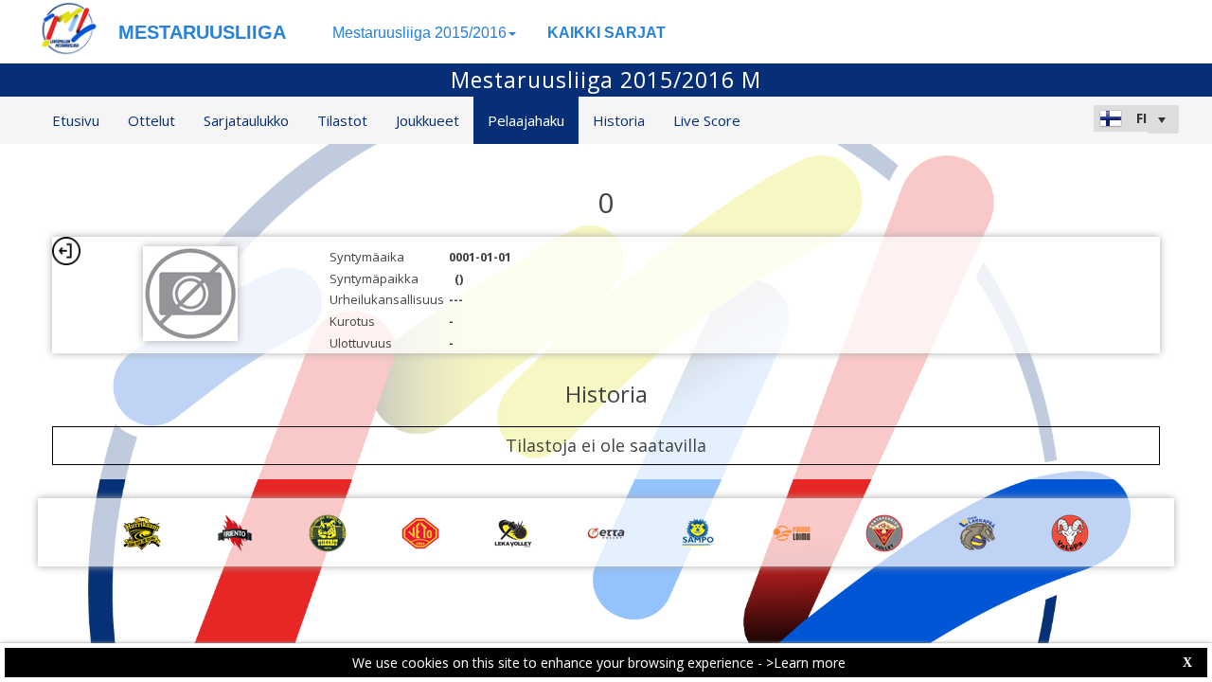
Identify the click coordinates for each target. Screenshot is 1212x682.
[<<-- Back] (66, 251)
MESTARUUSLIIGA (202, 32)
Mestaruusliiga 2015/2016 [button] (419, 33)
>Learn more (806, 663)
